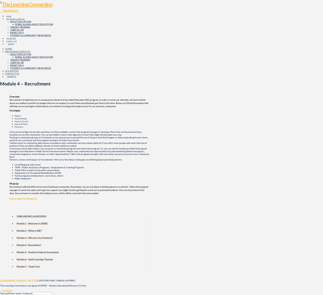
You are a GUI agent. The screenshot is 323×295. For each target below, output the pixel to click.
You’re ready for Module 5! (23, 198)
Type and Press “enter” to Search (16, 293)
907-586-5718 (30, 280)
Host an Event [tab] (22, 121)
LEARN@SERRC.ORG (10, 280)
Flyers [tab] (18, 115)
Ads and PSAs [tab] (21, 124)
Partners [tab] (19, 126)
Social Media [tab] (21, 118)
